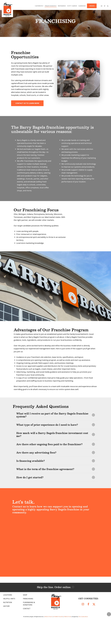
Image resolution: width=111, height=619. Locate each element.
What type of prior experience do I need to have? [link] (47, 425)
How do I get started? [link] (29, 477)
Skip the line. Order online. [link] (54, 587)
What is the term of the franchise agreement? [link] (45, 469)
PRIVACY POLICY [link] (48, 616)
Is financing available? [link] (30, 461)
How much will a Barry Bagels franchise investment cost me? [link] (52, 434)
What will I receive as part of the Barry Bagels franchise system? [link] (52, 415)
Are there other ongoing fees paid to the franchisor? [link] (49, 444)
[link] (109, 614)
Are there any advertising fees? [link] (36, 453)
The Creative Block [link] (83, 616)
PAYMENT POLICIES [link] (58, 616)
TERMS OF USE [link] (67, 616)
